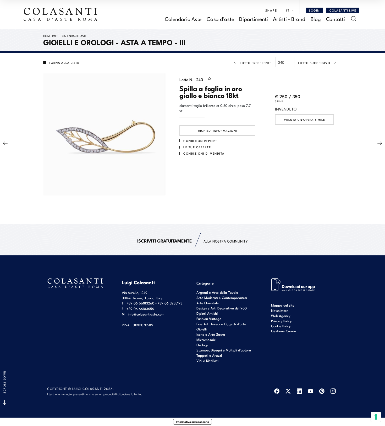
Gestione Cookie (283, 330)
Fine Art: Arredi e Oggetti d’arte (221, 323)
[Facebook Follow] (277, 391)
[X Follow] (288, 391)
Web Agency (280, 315)
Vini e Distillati (207, 360)
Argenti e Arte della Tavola (217, 292)
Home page (51, 36)
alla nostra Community (192, 240)
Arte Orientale (207, 302)
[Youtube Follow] (310, 391)
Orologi (202, 344)
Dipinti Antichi (207, 313)
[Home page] (60, 14)
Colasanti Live (342, 10)
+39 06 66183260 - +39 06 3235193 (154, 303)
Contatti (335, 18)
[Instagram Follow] (333, 391)
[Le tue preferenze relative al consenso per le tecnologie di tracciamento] (376, 417)
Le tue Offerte (197, 147)
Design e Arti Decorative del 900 (221, 308)
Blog (316, 18)
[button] (288, 10)
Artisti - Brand (289, 18)
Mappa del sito (282, 305)
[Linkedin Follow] (299, 391)
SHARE (271, 10)
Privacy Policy (281, 320)
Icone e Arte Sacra (210, 334)
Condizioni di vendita (204, 153)
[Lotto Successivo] (380, 143)
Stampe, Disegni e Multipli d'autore (223, 350)
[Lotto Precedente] (5, 143)
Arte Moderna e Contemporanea (221, 297)
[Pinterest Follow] (322, 391)
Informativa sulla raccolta (192, 421)
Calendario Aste (183, 18)
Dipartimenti (253, 18)
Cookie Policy (281, 326)
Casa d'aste (220, 18)
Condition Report (200, 141)
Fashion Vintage (208, 318)
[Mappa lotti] (293, 284)
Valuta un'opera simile (304, 119)
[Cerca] (353, 18)
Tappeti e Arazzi (209, 355)
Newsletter (279, 310)
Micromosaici (206, 339)
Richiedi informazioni (217, 130)
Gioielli (201, 329)
